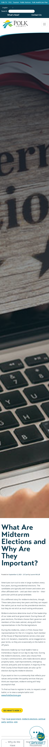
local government (13, 719)
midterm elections (29, 719)
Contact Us (37, 15)
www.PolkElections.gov (11, 695)
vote (16, 722)
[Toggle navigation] (44, 24)
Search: (4, 11)
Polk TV (4, 2)
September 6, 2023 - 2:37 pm (18, 574)
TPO (10, 2)
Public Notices (25, 2)
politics (10, 722)
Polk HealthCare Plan (40, 2)
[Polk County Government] (15, 24)
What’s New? (13, 15)
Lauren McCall (35, 574)
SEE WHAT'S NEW (11, 710)
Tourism (16, 2)
